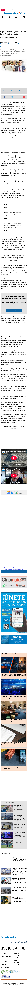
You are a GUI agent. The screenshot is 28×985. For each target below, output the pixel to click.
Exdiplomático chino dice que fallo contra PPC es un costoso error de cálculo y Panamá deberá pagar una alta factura (19, 871)
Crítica (16, 953)
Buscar (3, 953)
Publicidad (4, 962)
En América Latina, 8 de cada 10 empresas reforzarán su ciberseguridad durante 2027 (19, 835)
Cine (15, 960)
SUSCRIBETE (14, 310)
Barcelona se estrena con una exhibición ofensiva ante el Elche (19, 842)
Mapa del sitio (6, 956)
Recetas (16, 962)
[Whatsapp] (11, 942)
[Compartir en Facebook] (5, 97)
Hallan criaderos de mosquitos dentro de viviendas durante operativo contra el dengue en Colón (19, 808)
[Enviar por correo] (24, 97)
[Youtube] (22, 942)
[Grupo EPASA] (5, 976)
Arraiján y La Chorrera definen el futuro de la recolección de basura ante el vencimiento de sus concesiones (19, 881)
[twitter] (18, 942)
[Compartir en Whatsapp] (19, 97)
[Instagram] (25, 942)
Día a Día (17, 955)
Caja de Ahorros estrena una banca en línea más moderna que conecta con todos (13, 697)
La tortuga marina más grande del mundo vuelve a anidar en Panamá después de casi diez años (19, 860)
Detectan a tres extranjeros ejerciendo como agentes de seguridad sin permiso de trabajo (19, 900)
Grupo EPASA (5, 964)
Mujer (16, 958)
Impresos (17, 965)
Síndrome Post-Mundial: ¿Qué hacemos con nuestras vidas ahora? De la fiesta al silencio (13, 674)
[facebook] (15, 942)
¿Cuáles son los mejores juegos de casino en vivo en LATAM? (13, 767)
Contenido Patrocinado (10, 653)
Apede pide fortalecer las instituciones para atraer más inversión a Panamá (19, 889)
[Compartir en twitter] (12, 97)
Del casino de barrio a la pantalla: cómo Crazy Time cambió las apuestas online (14, 720)
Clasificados (5, 959)
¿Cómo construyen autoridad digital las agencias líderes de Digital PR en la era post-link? (13, 744)
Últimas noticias (8, 802)
